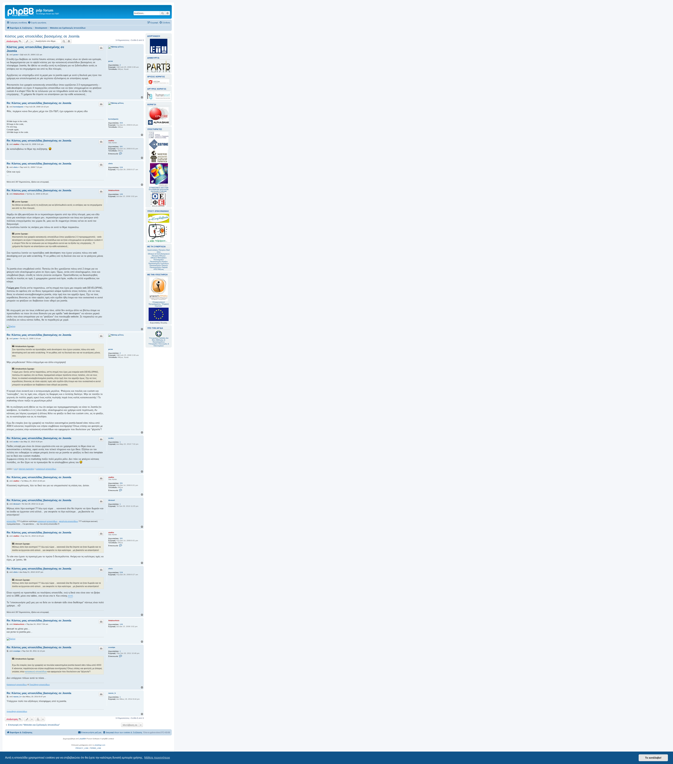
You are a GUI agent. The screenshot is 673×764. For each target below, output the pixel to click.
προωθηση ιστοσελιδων (17, 711)
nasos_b (112, 693)
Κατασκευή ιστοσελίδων (17, 685)
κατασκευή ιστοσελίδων (46, 469)
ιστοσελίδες (11, 521)
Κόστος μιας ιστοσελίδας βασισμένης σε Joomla (42, 36)
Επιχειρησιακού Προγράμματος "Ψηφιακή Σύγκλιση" (159, 304)
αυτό (70, 595)
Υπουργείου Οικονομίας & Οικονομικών (158, 345)
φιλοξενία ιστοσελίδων (68, 521)
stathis (111, 141)
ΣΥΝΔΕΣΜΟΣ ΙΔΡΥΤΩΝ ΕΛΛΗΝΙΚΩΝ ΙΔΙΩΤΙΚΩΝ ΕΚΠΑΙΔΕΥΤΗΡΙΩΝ (158, 189)
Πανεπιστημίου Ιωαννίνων (158, 263)
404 (121, 123)
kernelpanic (113, 119)
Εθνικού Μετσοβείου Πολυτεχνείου (158, 259)
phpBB (82, 739)
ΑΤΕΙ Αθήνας (159, 269)
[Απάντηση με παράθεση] (101, 48)
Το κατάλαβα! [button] (653, 757)
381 (121, 146)
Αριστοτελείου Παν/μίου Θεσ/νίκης (158, 251)
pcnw (110, 61)
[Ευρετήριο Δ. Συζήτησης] (21, 11)
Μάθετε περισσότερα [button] (157, 757)
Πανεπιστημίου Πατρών (158, 265)
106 (121, 194)
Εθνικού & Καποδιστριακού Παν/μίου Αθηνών (158, 255)
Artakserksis (113, 190)
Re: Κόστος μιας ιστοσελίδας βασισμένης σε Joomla (39, 103)
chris (110, 163)
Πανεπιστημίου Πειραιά (159, 267)
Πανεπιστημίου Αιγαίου (159, 261)
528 (121, 167)
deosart (111, 500)
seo (15, 469)
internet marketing (26, 469)
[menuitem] (37, 23)
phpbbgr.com (100, 745)
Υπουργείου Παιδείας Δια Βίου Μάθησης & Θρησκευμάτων (158, 340)
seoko (111, 438)
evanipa (111, 647)
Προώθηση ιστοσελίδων (39, 685)
